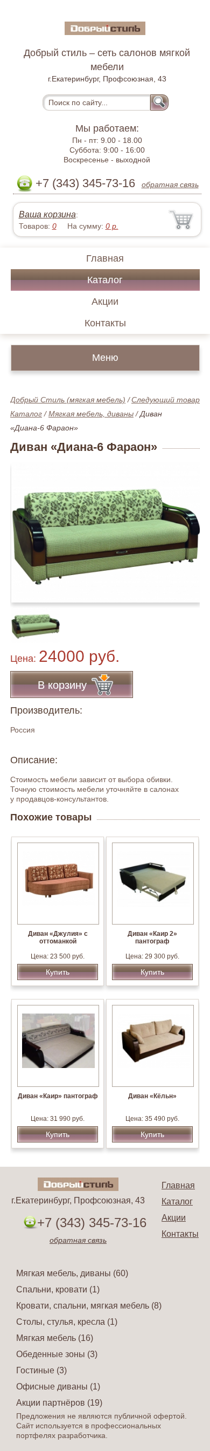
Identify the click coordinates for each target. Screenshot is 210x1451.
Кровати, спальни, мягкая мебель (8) (89, 1305)
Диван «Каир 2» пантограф (152, 937)
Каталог (105, 280)
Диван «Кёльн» (152, 1096)
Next (187, 619)
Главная (105, 258)
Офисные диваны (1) (58, 1386)
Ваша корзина (47, 214)
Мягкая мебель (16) (54, 1338)
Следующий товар (165, 399)
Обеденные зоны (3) (56, 1354)
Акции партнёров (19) (59, 1402)
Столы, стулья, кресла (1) (66, 1321)
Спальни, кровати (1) (58, 1289)
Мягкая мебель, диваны (91, 413)
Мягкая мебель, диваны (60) (72, 1273)
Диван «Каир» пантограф (58, 1096)
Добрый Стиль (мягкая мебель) (67, 399)
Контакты (105, 323)
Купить (57, 972)
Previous (30, 619)
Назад (27, 527)
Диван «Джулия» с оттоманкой (58, 937)
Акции (105, 301)
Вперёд (182, 527)
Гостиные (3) (41, 1370)
